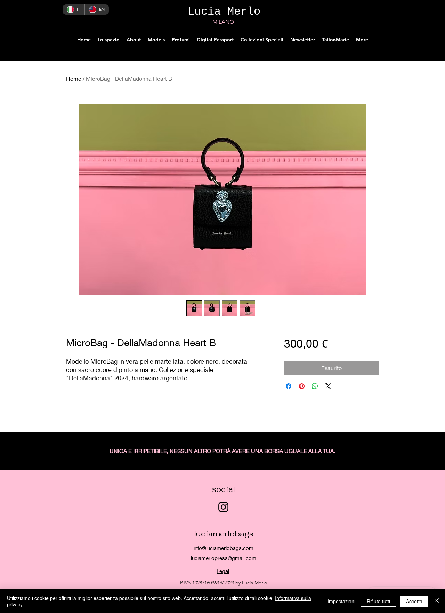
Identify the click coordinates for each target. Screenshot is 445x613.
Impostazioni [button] (341, 601)
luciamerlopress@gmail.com (223, 558)
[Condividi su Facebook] (288, 386)
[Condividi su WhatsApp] (315, 386)
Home (73, 78)
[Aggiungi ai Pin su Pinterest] (302, 386)
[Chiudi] (436, 601)
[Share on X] (328, 386)
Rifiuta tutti (378, 601)
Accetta (414, 601)
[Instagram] (223, 507)
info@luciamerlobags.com (223, 548)
